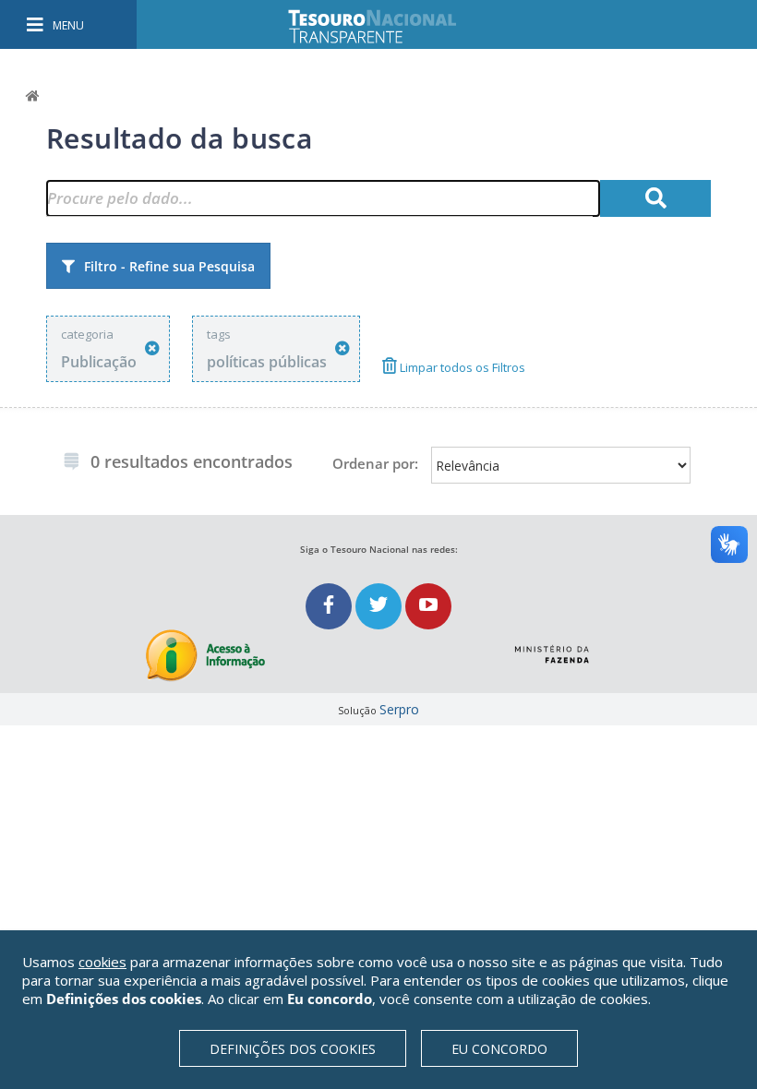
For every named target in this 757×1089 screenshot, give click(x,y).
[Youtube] (428, 606)
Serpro (399, 709)
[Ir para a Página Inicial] (385, 26)
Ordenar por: (375, 463)
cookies (102, 961)
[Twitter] (380, 606)
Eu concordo (499, 1049)
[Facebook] (330, 606)
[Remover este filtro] (152, 348)
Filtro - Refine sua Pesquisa (169, 266)
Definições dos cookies (293, 1049)
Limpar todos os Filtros (461, 367)
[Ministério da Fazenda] (551, 646)
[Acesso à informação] (205, 655)
